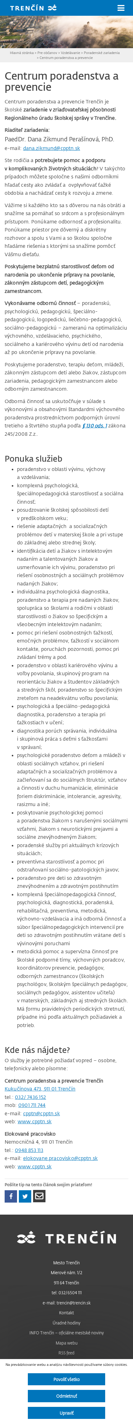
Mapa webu (67, 1342)
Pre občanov (47, 52)
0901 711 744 (32, 1105)
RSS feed (66, 1352)
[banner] (38, 8)
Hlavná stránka (22, 52)
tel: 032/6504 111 (67, 1292)
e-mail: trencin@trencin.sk (67, 1302)
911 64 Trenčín (66, 1282)
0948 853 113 (29, 1150)
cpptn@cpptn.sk (41, 1113)
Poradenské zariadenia (102, 52)
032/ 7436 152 (30, 1097)
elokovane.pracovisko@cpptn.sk (60, 1158)
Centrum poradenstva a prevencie (66, 57)
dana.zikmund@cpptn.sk (51, 148)
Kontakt (66, 1312)
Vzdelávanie (70, 52)
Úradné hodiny (66, 1322)
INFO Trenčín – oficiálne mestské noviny (66, 1332)
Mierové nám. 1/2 (66, 1272)
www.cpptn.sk (35, 1121)
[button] (121, 8)
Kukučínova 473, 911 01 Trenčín (40, 1089)
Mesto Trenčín (66, 1262)
